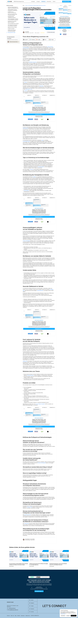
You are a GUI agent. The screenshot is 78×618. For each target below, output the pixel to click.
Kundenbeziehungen (26, 141)
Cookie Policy (63, 613)
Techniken (31, 169)
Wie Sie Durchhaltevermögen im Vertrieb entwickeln (38, 147)
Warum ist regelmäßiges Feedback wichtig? (35, 473)
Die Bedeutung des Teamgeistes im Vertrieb (36, 175)
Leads (42, 140)
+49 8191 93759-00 (12, 608)
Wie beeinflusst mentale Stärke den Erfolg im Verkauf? (37, 467)
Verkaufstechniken (30, 375)
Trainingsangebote (41, 166)
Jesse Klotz (27, 31)
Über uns (12, 615)
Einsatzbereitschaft (27, 514)
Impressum (23, 615)
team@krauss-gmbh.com (14, 609)
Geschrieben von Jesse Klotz (30, 539)
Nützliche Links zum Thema (31, 371)
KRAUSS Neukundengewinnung (19, 1)
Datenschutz (28, 615)
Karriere (54, 1)
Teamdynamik (26, 523)
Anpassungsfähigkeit (26, 240)
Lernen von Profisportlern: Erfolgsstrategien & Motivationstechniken (35, 5)
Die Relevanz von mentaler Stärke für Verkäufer (37, 256)
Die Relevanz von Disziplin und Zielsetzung (36, 125)
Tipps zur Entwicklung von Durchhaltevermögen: (36, 157)
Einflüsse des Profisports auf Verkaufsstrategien (37, 437)
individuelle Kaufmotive (33, 62)
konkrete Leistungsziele (42, 462)
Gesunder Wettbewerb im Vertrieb (33, 286)
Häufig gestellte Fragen (30, 480)
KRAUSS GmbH (10, 602)
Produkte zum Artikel (29, 383)
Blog (23, 5)
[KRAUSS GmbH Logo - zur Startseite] (10, 1)
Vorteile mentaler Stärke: (29, 270)
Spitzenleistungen (40, 290)
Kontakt (18, 615)
